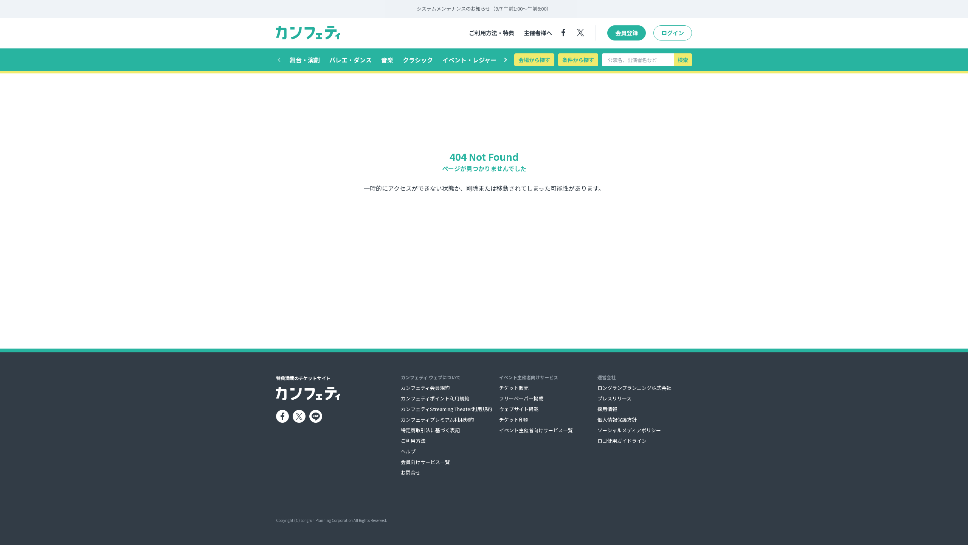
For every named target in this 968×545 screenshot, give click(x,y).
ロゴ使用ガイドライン (622, 440)
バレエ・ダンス (350, 60)
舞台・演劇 (305, 60)
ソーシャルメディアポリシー (629, 430)
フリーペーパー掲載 (521, 398)
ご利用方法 (413, 440)
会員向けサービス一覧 (425, 462)
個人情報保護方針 (617, 419)
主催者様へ (538, 33)
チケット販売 (514, 387)
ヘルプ (408, 451)
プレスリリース (614, 398)
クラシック (418, 60)
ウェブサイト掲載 (518, 409)
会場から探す (534, 60)
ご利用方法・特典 (491, 33)
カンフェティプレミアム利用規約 (437, 419)
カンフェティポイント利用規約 (435, 398)
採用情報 (607, 409)
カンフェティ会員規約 (425, 387)
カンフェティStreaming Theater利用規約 (446, 409)
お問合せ (410, 472)
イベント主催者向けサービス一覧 (536, 430)
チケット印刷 (514, 419)
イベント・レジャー (469, 60)
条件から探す (578, 60)
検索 (683, 60)
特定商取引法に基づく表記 (430, 430)
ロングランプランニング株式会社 (634, 387)
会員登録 (626, 33)
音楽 (387, 60)
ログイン (672, 33)
